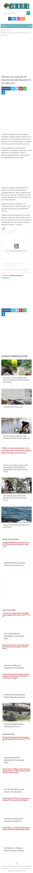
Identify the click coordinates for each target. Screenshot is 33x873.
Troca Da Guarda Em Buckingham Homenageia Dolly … (14, 636)
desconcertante (5, 866)
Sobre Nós (5, 868)
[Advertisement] (16, 56)
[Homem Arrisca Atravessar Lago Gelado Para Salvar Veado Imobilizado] (16, 426)
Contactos (14, 868)
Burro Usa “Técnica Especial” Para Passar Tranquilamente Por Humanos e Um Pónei (16, 380)
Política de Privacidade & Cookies (17, 871)
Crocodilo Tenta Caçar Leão (13, 407)
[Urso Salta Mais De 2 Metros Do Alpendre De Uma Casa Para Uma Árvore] (16, 485)
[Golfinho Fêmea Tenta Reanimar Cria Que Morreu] (16, 515)
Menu (4, 26)
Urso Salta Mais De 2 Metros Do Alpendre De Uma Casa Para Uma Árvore (15, 498)
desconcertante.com (26, 866)
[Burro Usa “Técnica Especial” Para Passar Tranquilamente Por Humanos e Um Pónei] (16, 367)
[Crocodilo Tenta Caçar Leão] (16, 397)
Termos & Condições (24, 868)
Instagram (5, 278)
